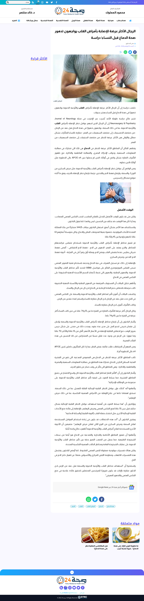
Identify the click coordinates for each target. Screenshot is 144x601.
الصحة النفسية (62, 20)
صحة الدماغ (110, 506)
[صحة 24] (70, 11)
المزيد (14, 20)
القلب (81, 108)
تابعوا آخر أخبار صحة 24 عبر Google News (112, 487)
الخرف (73, 506)
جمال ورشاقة (32, 20)
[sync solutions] (82, 598)
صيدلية (111, 20)
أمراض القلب (91, 506)
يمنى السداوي (130, 43)
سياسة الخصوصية (72, 593)
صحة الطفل (88, 20)
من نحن (82, 593)
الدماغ (86, 148)
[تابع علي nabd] (37, 2)
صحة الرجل (75, 20)
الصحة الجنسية (47, 20)
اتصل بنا (62, 593)
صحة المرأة (100, 20)
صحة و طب (121, 20)
